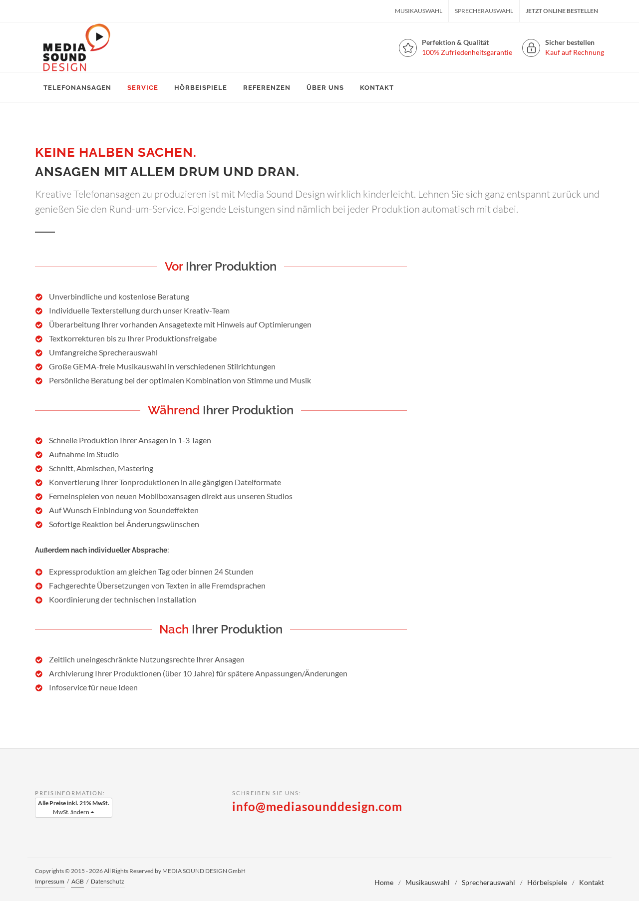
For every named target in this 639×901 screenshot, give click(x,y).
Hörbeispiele (547, 882)
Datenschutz (107, 881)
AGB (77, 881)
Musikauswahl (418, 10)
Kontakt (591, 882)
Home (383, 882)
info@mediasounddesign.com (317, 806)
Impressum (49, 881)
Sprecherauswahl (484, 10)
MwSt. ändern (73, 807)
